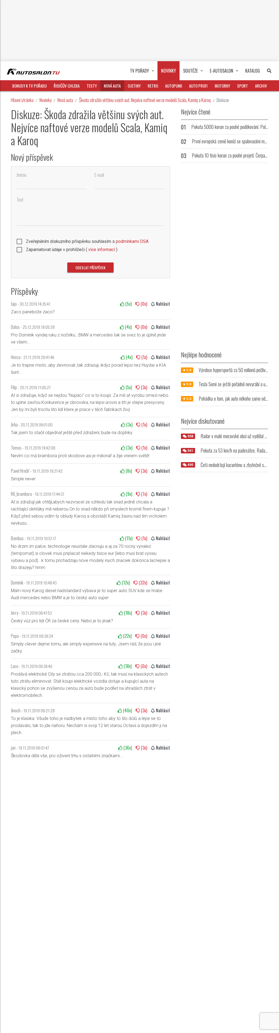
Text (20, 199)
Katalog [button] (252, 70)
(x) (128, 304)
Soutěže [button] (190, 70)
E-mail (99, 175)
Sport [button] (242, 86)
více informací (101, 249)
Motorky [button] (222, 86)
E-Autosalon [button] (221, 70)
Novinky (45, 100)
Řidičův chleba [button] (67, 86)
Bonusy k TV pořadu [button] (29, 86)
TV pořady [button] (139, 70)
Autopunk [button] (173, 86)
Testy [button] (92, 86)
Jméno (21, 175)
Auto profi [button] (198, 86)
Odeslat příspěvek (90, 267)
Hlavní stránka (22, 100)
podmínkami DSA (132, 241)
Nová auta (65, 100)
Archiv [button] (261, 86)
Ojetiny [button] (134, 86)
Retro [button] (153, 86)
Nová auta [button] (112, 86)
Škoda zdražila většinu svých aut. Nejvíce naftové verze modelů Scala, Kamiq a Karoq (145, 100)
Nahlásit (162, 304)
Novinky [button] (168, 70)
